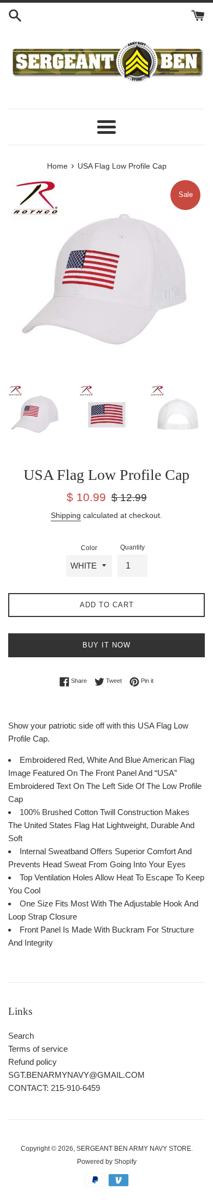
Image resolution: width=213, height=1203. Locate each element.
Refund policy (32, 1061)
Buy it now (106, 645)
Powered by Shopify (107, 1161)
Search (21, 1035)
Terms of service (38, 1048)
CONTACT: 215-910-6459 (54, 1088)
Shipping (66, 515)
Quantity (132, 547)
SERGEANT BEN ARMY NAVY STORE (133, 1148)
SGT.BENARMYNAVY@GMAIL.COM (76, 1074)
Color (89, 548)
